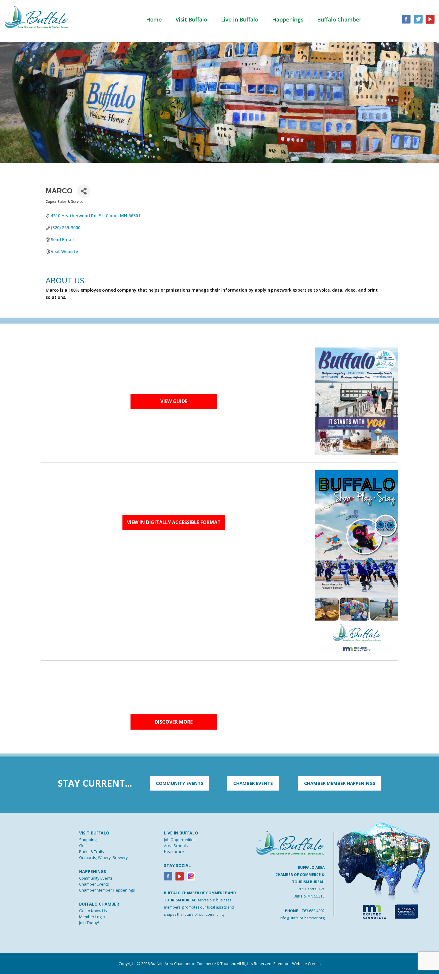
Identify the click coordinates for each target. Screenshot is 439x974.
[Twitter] (418, 19)
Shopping (87, 839)
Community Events (96, 878)
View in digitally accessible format (174, 522)
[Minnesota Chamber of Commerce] (406, 910)
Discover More (174, 722)
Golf (83, 845)
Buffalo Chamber (339, 19)
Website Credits (306, 963)
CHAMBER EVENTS (253, 783)
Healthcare (174, 851)
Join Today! (89, 922)
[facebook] (406, 19)
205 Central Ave (311, 889)
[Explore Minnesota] (371, 910)
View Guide (173, 401)
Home (154, 19)
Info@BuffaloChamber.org (302, 918)
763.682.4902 (313, 910)
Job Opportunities (180, 839)
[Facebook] (168, 876)
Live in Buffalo (239, 19)
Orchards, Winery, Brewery (103, 857)
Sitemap (280, 963)
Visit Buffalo (191, 19)
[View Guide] (356, 400)
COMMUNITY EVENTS (179, 783)
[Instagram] (191, 876)
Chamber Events (94, 884)
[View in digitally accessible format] (356, 561)
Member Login (92, 916)
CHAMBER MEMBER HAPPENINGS (339, 783)
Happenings (287, 19)
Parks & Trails (91, 851)
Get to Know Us (93, 910)
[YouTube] (430, 19)
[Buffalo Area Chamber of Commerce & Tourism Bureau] (36, 16)
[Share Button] (83, 191)
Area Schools (176, 845)
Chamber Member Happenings (107, 890)
